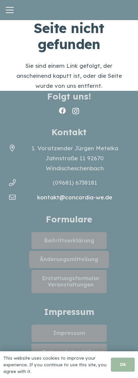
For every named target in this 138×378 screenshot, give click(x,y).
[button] (9, 10)
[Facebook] (62, 111)
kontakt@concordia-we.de (74, 197)
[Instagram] (75, 111)
